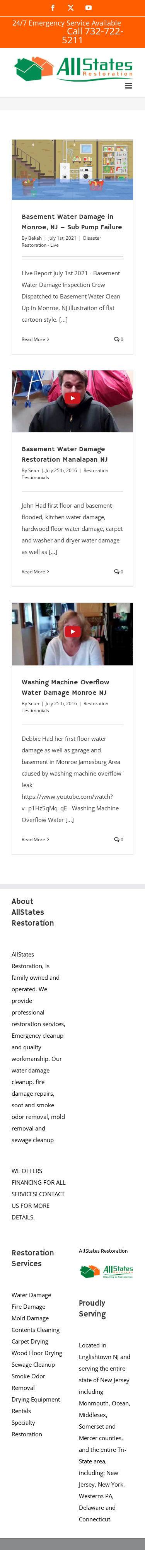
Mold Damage (30, 1318)
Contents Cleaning (36, 1329)
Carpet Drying (30, 1341)
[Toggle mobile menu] (129, 86)
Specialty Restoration (27, 1428)
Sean (33, 470)
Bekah (35, 238)
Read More (33, 339)
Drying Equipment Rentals (36, 1405)
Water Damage (31, 1295)
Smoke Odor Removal (28, 1381)
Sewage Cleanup (33, 1364)
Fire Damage (28, 1306)
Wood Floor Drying (37, 1353)
